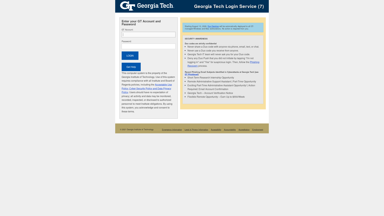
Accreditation (244, 129)
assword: (127, 41)
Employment (257, 129)
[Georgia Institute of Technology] (144, 5)
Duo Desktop (213, 26)
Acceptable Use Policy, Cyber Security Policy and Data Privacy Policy (147, 88)
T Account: (127, 29)
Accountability (230, 129)
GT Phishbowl (191, 74)
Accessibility (216, 129)
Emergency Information (172, 129)
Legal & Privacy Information (196, 129)
